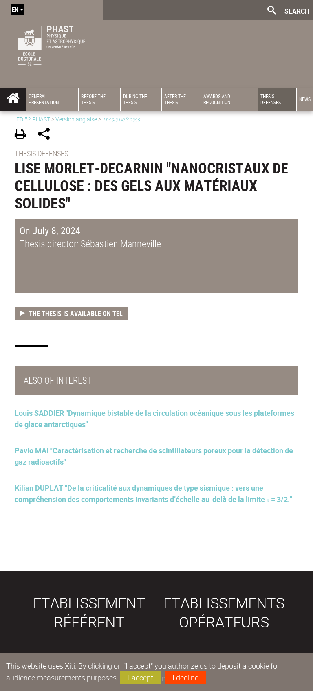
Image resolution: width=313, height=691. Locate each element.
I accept (140, 677)
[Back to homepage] (51, 44)
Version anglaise (76, 119)
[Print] (23, 135)
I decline (185, 677)
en (15, 9)
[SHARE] (46, 135)
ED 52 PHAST (33, 119)
